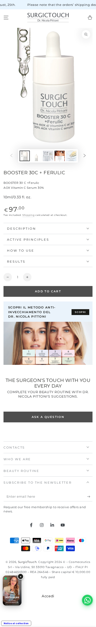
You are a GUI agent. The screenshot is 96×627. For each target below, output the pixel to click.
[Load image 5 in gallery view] (71, 156)
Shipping (28, 215)
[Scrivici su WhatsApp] (87, 600)
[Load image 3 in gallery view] (48, 156)
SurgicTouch (27, 562)
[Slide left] (11, 156)
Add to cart (48, 291)
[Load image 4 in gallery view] (60, 156)
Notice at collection (16, 623)
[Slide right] (84, 156)
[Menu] (6, 18)
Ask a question (48, 417)
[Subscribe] (90, 497)
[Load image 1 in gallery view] (25, 156)
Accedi (48, 596)
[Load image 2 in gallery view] (36, 156)
